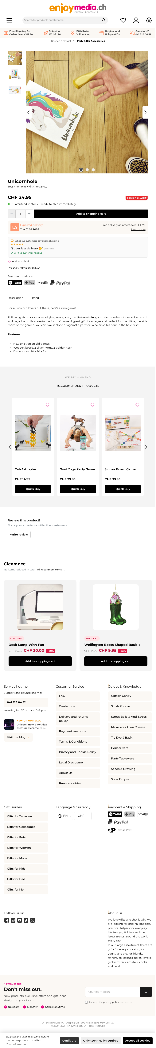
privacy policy (111, 1002)
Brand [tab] (35, 297)
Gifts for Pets (16, 837)
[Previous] (29, 112)
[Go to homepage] (78, 8)
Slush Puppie (120, 706)
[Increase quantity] (29, 214)
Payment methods (72, 731)
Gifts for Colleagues (21, 827)
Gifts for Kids (16, 868)
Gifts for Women (19, 847)
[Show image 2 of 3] (87, 169)
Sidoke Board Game (120, 469)
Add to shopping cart (91, 213)
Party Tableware (122, 758)
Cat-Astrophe (25, 469)
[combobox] (61, 20)
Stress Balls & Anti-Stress (129, 716)
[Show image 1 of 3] (81, 169)
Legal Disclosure (71, 762)
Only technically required (101, 1040)
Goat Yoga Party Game (77, 469)
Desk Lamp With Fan (26, 645)
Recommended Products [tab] (78, 386)
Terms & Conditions (73, 741)
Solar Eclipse (120, 779)
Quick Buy (33, 489)
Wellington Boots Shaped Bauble (112, 645)
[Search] (103, 20)
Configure (69, 1040)
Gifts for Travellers (20, 816)
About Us (65, 773)
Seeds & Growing (123, 769)
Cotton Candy (121, 696)
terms (128, 1002)
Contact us (67, 706)
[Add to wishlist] (47, 405)
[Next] (145, 112)
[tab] (15, 297)
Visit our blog (16, 737)
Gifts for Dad (16, 879)
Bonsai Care (119, 748)
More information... (17, 1044)
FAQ (62, 696)
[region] (78, 112)
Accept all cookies (137, 1040)
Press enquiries (70, 783)
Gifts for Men (16, 889)
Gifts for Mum (17, 858)
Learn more (138, 229)
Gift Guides (13, 807)
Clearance (15, 563)
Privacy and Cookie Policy (77, 752)
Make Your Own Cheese (128, 727)
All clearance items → (51, 569)
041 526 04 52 (16, 702)
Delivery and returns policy (73, 719)
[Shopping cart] (147, 20)
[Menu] (9, 20)
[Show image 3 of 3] (93, 169)
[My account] (136, 20)
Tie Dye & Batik (121, 737)
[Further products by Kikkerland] (136, 198)
